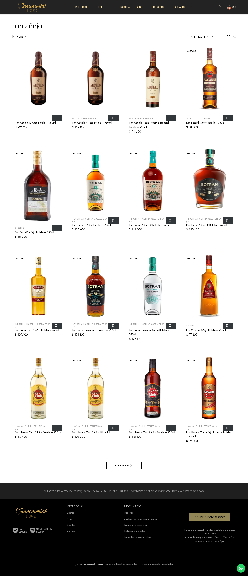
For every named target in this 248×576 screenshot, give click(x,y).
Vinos (70, 519)
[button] (241, 568)
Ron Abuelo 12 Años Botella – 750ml (35, 123)
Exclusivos (158, 7)
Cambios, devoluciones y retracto (141, 519)
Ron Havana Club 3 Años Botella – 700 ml (38, 432)
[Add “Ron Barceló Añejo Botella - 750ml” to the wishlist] (57, 228)
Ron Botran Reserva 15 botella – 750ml (94, 330)
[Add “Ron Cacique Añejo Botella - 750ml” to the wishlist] (228, 326)
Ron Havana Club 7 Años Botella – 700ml (152, 432)
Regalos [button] (180, 7)
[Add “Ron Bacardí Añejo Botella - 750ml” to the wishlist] (228, 118)
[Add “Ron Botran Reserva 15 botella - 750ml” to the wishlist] (113, 326)
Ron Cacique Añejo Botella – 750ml (206, 330)
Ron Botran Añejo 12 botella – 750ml (149, 225)
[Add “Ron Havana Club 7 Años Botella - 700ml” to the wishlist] (171, 428)
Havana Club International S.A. (31, 428)
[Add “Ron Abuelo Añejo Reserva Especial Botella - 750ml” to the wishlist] (171, 118)
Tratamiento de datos (134, 531)
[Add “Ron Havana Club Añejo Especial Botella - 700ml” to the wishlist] (228, 428)
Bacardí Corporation (198, 118)
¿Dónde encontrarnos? (210, 517)
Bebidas (71, 525)
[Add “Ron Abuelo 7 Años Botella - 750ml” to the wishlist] (113, 118)
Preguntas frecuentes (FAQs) (138, 537)
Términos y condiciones (135, 525)
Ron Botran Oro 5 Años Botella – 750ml (37, 330)
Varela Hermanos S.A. (84, 118)
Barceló (19, 228)
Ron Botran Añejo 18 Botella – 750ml (206, 225)
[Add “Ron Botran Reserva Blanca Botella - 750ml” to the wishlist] (171, 326)
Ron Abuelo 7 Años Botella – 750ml (92, 123)
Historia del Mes (130, 7)
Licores (70, 513)
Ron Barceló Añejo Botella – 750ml (34, 232)
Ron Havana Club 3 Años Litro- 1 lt (91, 432)
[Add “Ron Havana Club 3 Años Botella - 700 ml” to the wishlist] (57, 428)
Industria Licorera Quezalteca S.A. (89, 220)
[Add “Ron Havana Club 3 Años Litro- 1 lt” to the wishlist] (113, 428)
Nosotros (128, 513)
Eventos (103, 7)
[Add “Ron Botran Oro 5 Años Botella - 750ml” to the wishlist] (57, 326)
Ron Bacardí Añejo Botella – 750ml (205, 123)
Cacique (190, 325)
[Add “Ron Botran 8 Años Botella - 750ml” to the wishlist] (113, 220)
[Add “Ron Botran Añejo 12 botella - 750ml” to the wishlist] (171, 220)
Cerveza (71, 531)
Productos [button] (81, 7)
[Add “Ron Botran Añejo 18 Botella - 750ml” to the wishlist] (228, 220)
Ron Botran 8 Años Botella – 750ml (91, 225)
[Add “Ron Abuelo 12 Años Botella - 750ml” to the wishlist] (57, 118)
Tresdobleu (167, 564)
